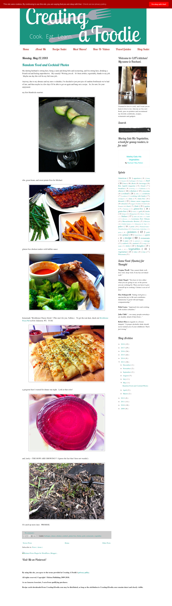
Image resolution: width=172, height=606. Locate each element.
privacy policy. (84, 572)
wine (144, 252)
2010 (123, 405)
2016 (123, 351)
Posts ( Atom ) (37, 547)
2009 (123, 408)
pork (84, 536)
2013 (123, 362)
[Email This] (24, 536)
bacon (124, 181)
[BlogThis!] (27, 536)
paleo (121, 226)
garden (147, 206)
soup (145, 243)
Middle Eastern (126, 224)
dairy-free (142, 198)
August (126, 375)
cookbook (146, 193)
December (127, 365)
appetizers (138, 178)
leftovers (125, 219)
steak (120, 246)
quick (147, 234)
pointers (132, 232)
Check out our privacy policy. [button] (94, 4)
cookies (124, 196)
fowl (145, 204)
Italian (79, 536)
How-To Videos (101, 49)
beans (141, 181)
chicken (59, 536)
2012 (123, 398)
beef (148, 180)
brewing (132, 188)
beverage (143, 183)
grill (140, 211)
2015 (123, 355)
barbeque (47, 536)
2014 (123, 358)
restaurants (90, 536)
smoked (136, 243)
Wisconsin (122, 254)
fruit (137, 206)
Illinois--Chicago (145, 214)
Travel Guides (123, 49)
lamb (148, 216)
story (128, 245)
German (126, 209)
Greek (134, 211)
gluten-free (72, 536)
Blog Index (143, 49)
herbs (148, 211)
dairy (131, 198)
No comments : (30, 533)
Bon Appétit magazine (127, 186)
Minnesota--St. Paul (141, 224)
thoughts (141, 245)
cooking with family (138, 196)
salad (126, 241)
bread (143, 186)
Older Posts (106, 543)
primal (126, 234)
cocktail (65, 536)
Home (26, 49)
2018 (123, 344)
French (120, 206)
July (124, 379)
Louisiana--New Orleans (141, 219)
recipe (129, 238)
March (125, 393)
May (125, 382)
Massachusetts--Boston (131, 221)
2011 (123, 401)
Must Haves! (80, 49)
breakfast (122, 188)
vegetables (98, 536)
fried (129, 206)
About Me (40, 49)
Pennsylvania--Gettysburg (139, 229)
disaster (125, 203)
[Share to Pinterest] (34, 536)
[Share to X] (29, 536)
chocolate (146, 191)
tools (120, 249)
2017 (123, 347)
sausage (147, 241)
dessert (121, 201)
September (127, 372)
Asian (148, 178)
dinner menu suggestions (140, 201)
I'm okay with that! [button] (159, 4)
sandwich (137, 241)
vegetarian (123, 251)
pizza (120, 232)
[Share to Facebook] (32, 536)
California (142, 188)
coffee (137, 194)
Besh (134, 183)
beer (125, 183)
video (135, 252)
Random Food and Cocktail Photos (45, 65)
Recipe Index (59, 49)
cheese (53, 536)
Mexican (147, 221)
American (122, 178)
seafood (125, 243)
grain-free (122, 211)
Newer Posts (27, 543)
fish (139, 204)
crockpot (121, 199)
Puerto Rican (138, 235)
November (127, 368)
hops (124, 214)
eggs (133, 204)
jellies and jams (138, 216)
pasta (132, 226)
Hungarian (133, 214)
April (125, 390)
